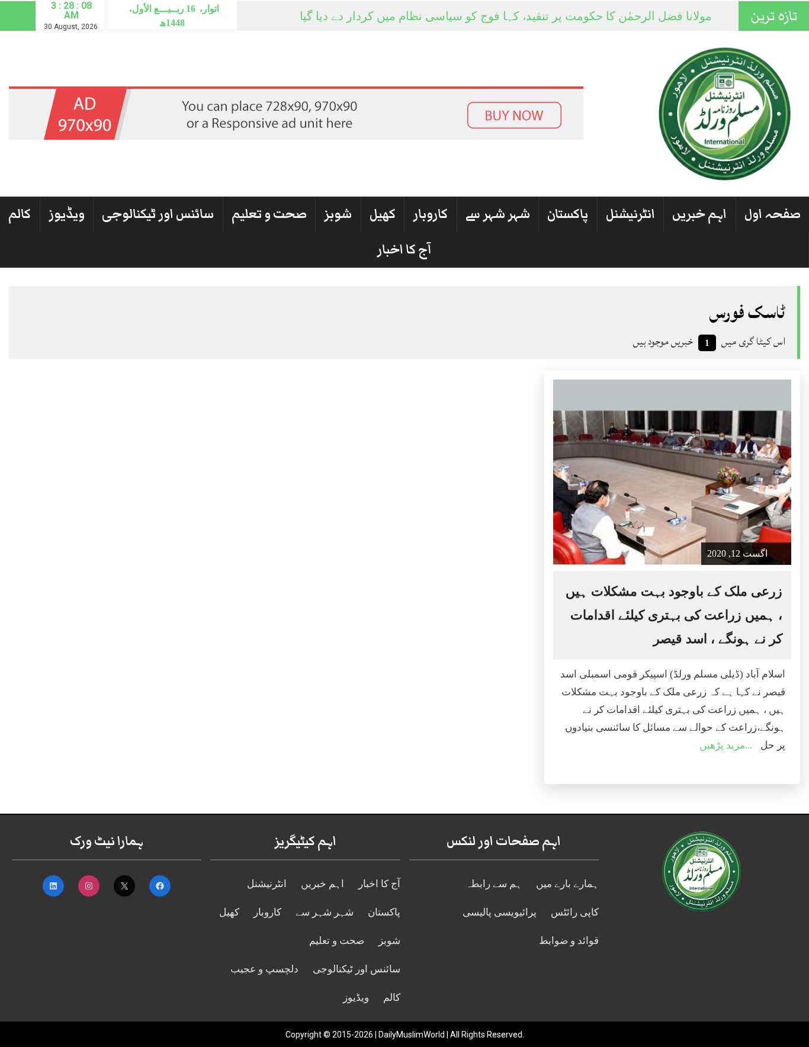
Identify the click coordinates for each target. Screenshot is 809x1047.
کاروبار (430, 214)
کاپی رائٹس (575, 912)
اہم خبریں (699, 214)
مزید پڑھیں (722, 745)
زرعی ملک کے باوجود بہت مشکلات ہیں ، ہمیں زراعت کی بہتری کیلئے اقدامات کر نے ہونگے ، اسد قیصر (674, 615)
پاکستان (567, 214)
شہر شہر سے (498, 214)
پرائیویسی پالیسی (500, 912)
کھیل (383, 214)
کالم (19, 214)
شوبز (338, 214)
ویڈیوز (67, 214)
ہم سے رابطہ (494, 883)
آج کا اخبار (404, 249)
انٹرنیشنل (630, 214)
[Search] (17, 16)
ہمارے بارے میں (567, 883)
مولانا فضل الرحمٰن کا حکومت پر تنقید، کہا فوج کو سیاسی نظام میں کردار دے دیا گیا (506, 16)
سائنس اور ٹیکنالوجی (158, 214)
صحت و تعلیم (269, 214)
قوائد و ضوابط (569, 940)
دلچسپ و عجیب (264, 969)
